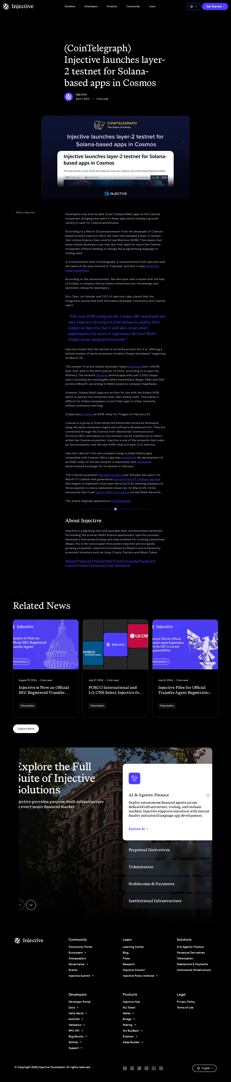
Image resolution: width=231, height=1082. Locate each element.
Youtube (132, 561)
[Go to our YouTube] (154, 1068)
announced (128, 457)
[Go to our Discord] (125, 1068)
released (142, 462)
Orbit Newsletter (118, 565)
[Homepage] (18, 6)
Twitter (120, 561)
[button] (170, 802)
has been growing (110, 475)
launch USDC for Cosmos (112, 492)
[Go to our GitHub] (146, 1068)
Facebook (146, 561)
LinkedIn (71, 565)
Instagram (98, 565)
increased (134, 366)
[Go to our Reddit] (139, 1068)
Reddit (84, 565)
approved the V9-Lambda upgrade (137, 479)
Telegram (85, 561)
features (102, 375)
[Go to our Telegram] (161, 1068)
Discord (99, 561)
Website (71, 561)
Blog (109, 561)
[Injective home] (34, 941)
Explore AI (137, 829)
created (87, 414)
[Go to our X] (132, 1068)
